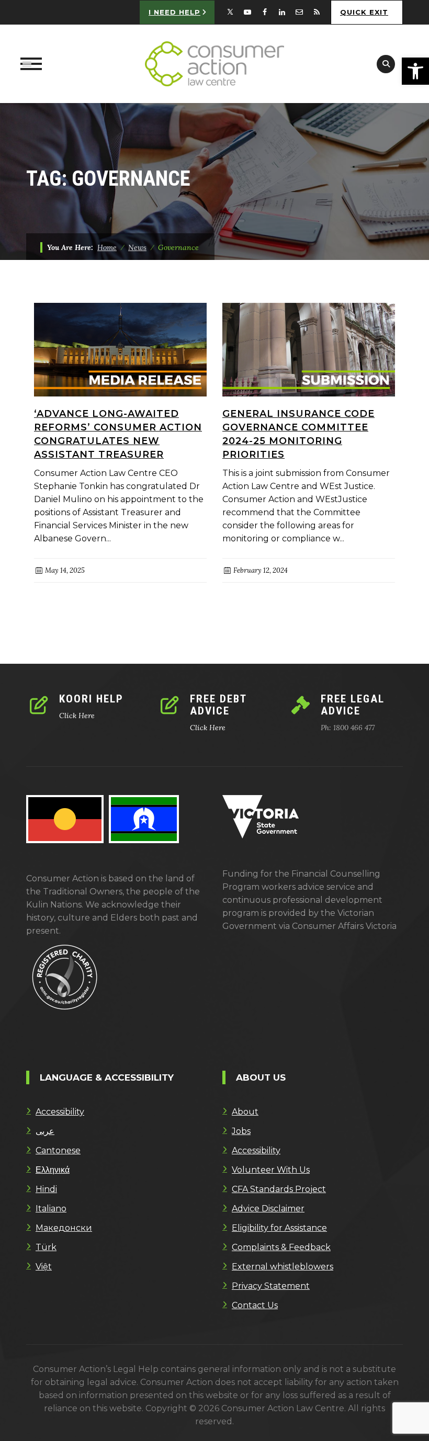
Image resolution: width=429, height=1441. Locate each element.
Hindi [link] (46, 1189)
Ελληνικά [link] (53, 1170)
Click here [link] (77, 715)
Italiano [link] (51, 1208)
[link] (415, 71)
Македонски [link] (64, 1228)
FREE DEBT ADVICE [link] (218, 705)
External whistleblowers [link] (282, 1267)
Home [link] (107, 247)
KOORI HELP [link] (91, 699)
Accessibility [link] (60, 1112)
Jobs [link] (241, 1131)
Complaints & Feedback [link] (281, 1247)
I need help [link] (174, 12)
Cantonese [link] (58, 1150)
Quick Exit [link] (364, 12)
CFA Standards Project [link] (279, 1189)
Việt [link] (44, 1267)
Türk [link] (46, 1247)
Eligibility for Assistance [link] (279, 1228)
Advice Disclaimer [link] (268, 1208)
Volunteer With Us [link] (271, 1170)
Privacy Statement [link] (271, 1286)
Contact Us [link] (255, 1305)
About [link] (245, 1112)
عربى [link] (45, 1131)
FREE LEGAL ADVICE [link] (353, 705)
